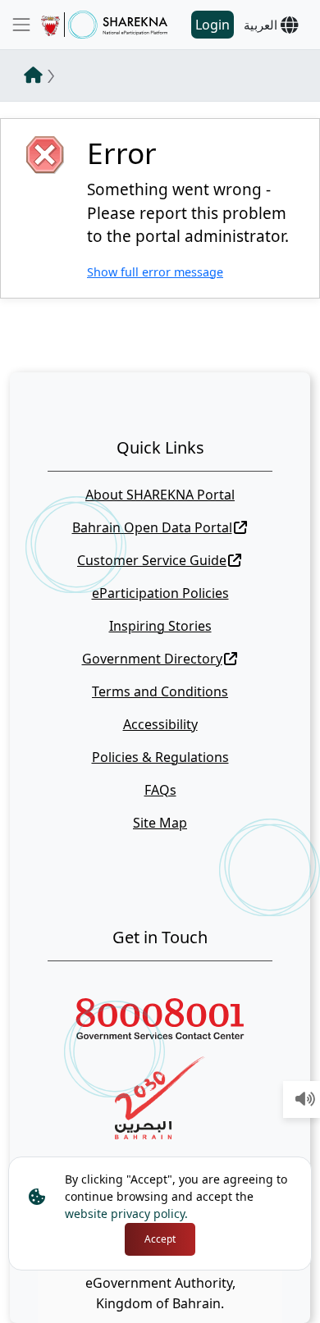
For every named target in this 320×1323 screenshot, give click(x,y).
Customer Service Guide (151, 560)
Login (212, 25)
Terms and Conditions (160, 691)
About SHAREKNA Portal (160, 495)
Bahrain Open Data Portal (152, 527)
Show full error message (155, 272)
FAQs (160, 790)
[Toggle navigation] (21, 24)
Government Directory (152, 659)
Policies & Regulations (160, 757)
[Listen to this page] (305, 1100)
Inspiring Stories (160, 626)
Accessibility (160, 724)
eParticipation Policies (160, 593)
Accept (160, 1239)
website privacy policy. (126, 1213)
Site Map (160, 823)
